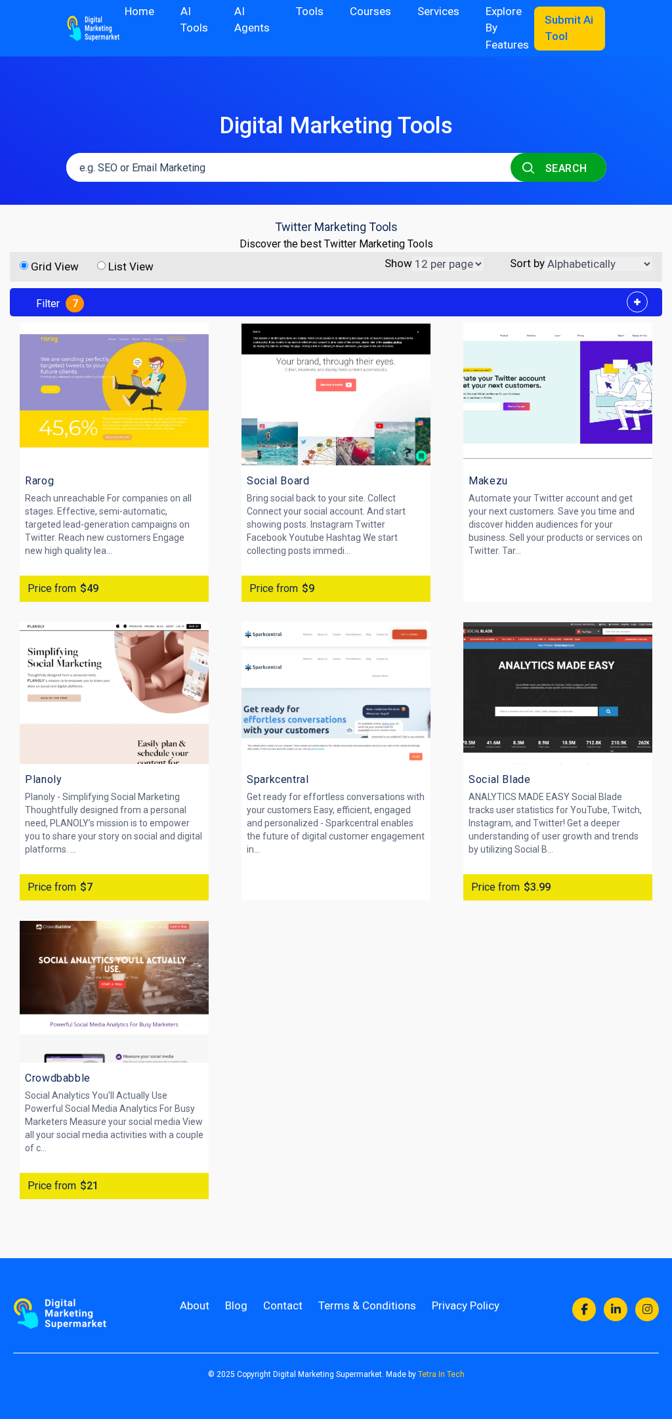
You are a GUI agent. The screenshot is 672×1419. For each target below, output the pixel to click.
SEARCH (565, 168)
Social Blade (500, 779)
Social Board (278, 481)
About (194, 1305)
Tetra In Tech (441, 1374)
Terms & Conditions (367, 1305)
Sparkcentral (278, 779)
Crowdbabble (58, 1078)
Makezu (488, 481)
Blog (236, 1305)
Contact (283, 1305)
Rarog (39, 481)
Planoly (43, 779)
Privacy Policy (465, 1305)
